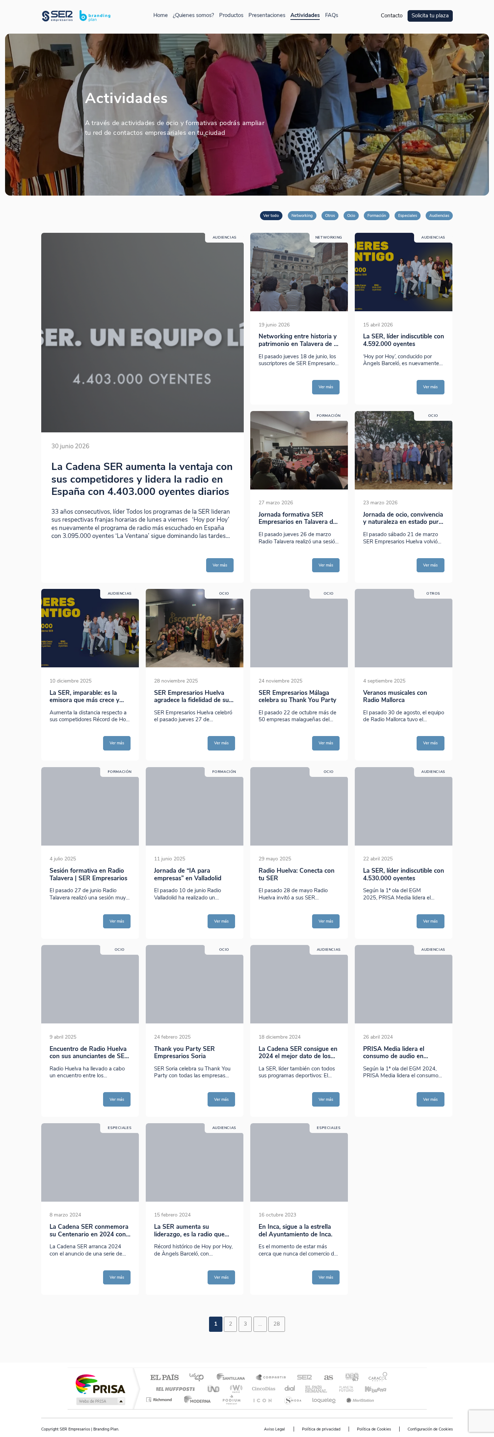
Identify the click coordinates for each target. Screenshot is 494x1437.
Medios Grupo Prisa (100, 1401)
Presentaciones (266, 15)
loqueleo (324, 1399)
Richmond (159, 1399)
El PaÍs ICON (262, 1399)
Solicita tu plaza (430, 15)
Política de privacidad (321, 1429)
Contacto (392, 15)
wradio (235, 1388)
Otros (330, 215)
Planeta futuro (343, 1388)
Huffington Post (174, 1388)
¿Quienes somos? (193, 15)
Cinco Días (262, 1388)
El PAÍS (164, 1377)
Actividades (305, 15)
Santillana (233, 1377)
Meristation (359, 1399)
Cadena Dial (290, 1388)
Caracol (375, 1377)
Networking (302, 215)
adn (349, 1377)
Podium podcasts (231, 1399)
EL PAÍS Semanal (316, 1388)
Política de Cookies (374, 1429)
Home (160, 15)
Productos (231, 15)
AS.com (325, 1377)
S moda (292, 1399)
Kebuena (369, 1388)
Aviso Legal (274, 1429)
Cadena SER (302, 1377)
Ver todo (271, 215)
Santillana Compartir (271, 1377)
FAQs (331, 15)
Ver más (220, 565)
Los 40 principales (199, 1377)
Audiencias (439, 215)
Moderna (195, 1399)
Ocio (351, 215)
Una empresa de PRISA (100, 1383)
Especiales (407, 215)
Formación (376, 215)
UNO (214, 1388)
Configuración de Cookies (430, 1429)
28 (276, 1323)
